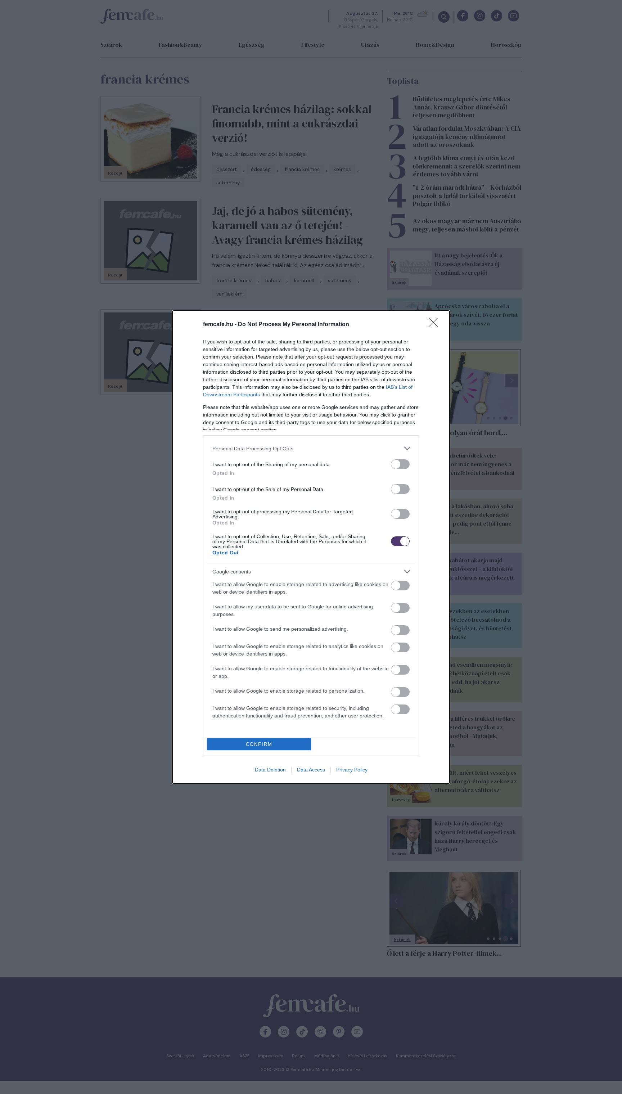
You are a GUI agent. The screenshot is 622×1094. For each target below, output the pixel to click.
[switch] (400, 464)
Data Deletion (270, 770)
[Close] (435, 325)
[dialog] (311, 547)
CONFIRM (259, 744)
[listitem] (311, 448)
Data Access (311, 770)
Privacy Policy (352, 770)
